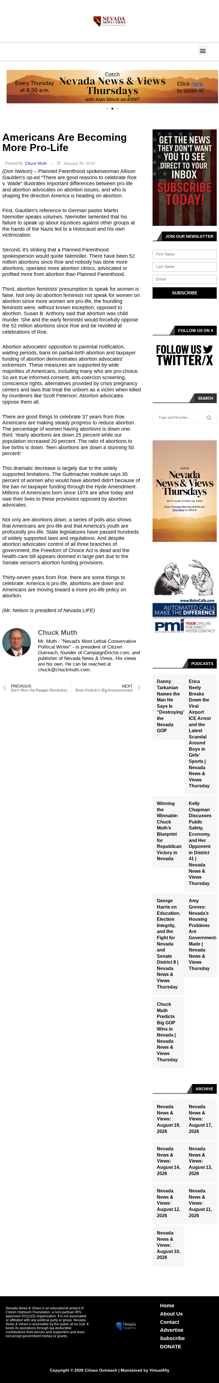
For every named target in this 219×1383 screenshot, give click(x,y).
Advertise (171, 1330)
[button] (203, 50)
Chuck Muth (36, 163)
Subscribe (172, 1338)
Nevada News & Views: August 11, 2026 (200, 1203)
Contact (169, 1322)
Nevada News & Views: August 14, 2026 (168, 1161)
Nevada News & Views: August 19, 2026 (168, 1119)
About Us (171, 1314)
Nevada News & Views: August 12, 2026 (168, 1203)
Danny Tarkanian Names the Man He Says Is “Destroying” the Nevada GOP (171, 706)
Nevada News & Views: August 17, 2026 (200, 1119)
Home (167, 1305)
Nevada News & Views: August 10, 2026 (168, 1245)
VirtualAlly (159, 1370)
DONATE (170, 1346)
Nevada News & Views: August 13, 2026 (200, 1161)
